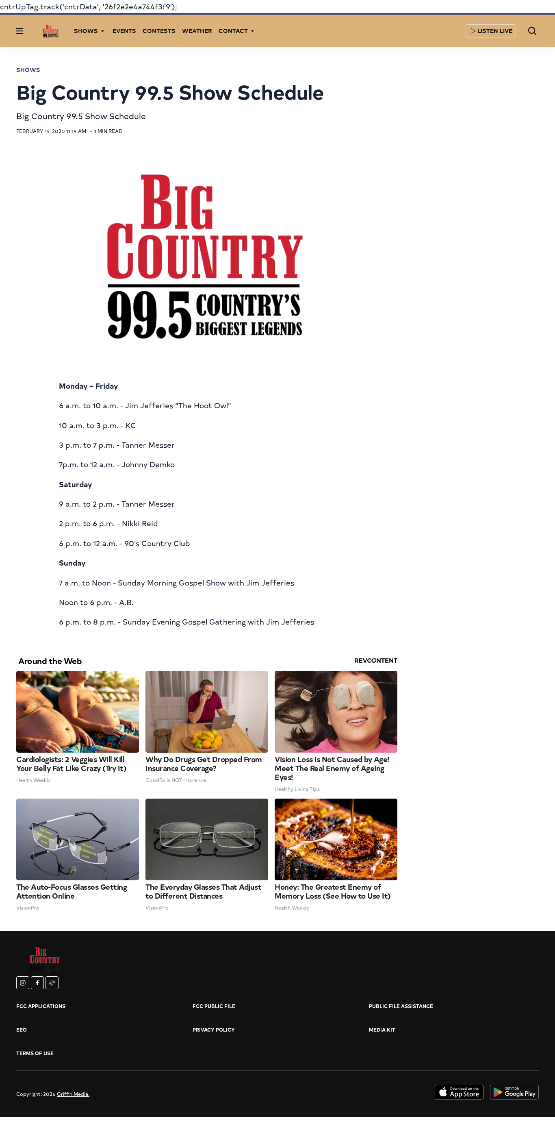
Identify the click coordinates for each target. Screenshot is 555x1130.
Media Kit (382, 1029)
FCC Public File (214, 1006)
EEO (21, 1029)
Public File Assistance (401, 1006)
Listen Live (494, 31)
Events (124, 31)
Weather (197, 31)
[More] (103, 31)
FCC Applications (40, 1006)
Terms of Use (35, 1053)
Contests (159, 31)
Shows (28, 70)
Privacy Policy (214, 1029)
